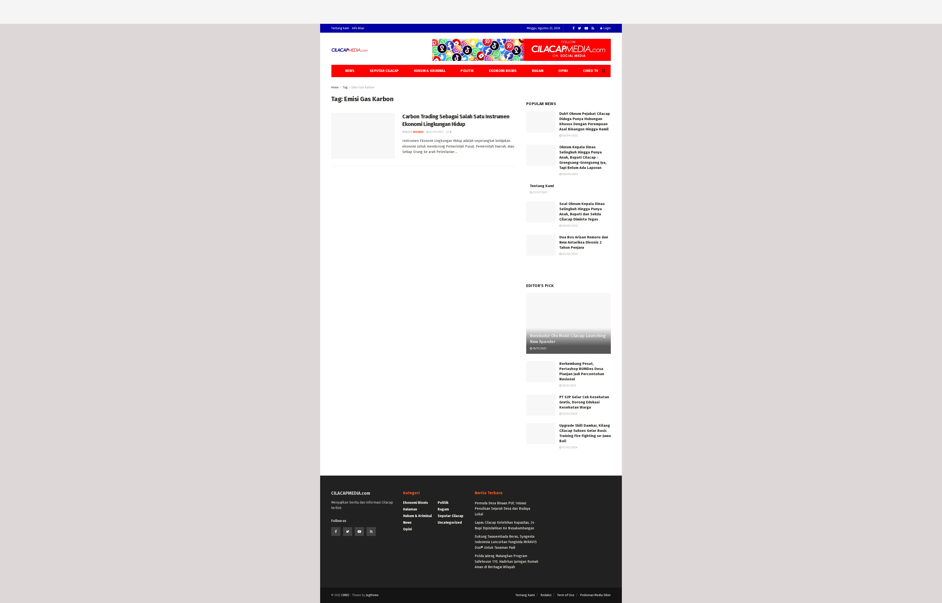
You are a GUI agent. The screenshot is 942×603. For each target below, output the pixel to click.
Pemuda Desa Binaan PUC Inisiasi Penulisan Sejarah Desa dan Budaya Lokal (502, 508)
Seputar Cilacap (384, 71)
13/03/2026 (569, 413)
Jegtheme (372, 595)
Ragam (537, 71)
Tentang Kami (542, 186)
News (350, 71)
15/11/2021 (539, 348)
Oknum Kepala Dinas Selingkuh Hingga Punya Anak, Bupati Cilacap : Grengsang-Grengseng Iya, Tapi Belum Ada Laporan (582, 157)
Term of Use (565, 595)
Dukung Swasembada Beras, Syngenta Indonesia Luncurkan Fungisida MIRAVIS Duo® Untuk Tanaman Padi (506, 542)
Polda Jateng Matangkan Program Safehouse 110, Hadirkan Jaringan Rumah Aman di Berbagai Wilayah (506, 561)
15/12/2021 (569, 385)
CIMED (345, 595)
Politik (467, 71)
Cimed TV (590, 71)
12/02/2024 (569, 447)
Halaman (410, 509)
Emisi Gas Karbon (363, 87)
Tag (345, 87)
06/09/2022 (570, 174)
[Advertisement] (471, 11)
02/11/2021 (436, 132)
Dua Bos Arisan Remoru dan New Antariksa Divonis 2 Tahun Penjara (583, 242)
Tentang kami (340, 28)
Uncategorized (450, 523)
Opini (563, 71)
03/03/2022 (570, 254)
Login (607, 28)
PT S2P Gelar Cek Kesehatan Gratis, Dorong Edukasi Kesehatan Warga (584, 402)
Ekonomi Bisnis (503, 71)
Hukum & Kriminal (429, 71)
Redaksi (418, 132)
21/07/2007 (540, 192)
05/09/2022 (570, 135)
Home (335, 87)
